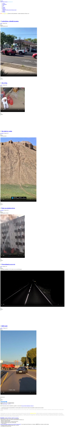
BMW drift (4, 326)
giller (1, 23)
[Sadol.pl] (1, 0)
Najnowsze (4, 9)
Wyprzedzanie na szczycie (8, 264)
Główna (3, 3)
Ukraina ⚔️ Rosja (4, 13)
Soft (3, 5)
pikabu (1, 328)
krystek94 (2, 133)
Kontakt (6, 417)
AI (2, 6)
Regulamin (2, 417)
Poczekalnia (4, 4)
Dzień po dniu (8, 9)
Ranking (3, 11)
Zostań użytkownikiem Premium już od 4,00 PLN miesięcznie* (10, 424)
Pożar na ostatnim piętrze (8, 208)
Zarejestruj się (10, 1)
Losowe (3, 10)
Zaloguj (6, 1)
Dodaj (1, 1)
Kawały (3, 8)
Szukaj (4, 1)
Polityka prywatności (15, 417)
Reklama (9, 417)
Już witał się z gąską (7, 131)
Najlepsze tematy (14, 9)
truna (1, 266)
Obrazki (3, 7)
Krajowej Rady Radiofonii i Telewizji (27, 405)
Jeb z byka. (4, 83)
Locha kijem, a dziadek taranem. (10, 21)
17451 (4, 403)
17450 (6, 403)
